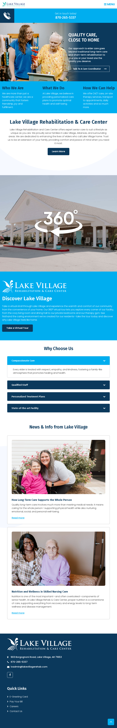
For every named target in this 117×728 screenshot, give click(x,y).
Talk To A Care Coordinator (87, 68)
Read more (18, 517)
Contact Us (16, 711)
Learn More (58, 151)
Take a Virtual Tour (17, 328)
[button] (58, 360)
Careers (14, 706)
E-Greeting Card (19, 696)
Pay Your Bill (16, 701)
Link (58, 16)
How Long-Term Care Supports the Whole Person (42, 499)
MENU (110, 4)
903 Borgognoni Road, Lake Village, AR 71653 (36, 657)
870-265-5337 (19, 662)
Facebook (10, 675)
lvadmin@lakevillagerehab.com (29, 666)
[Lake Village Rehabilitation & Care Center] (13, 4)
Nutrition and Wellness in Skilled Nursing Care (40, 591)
